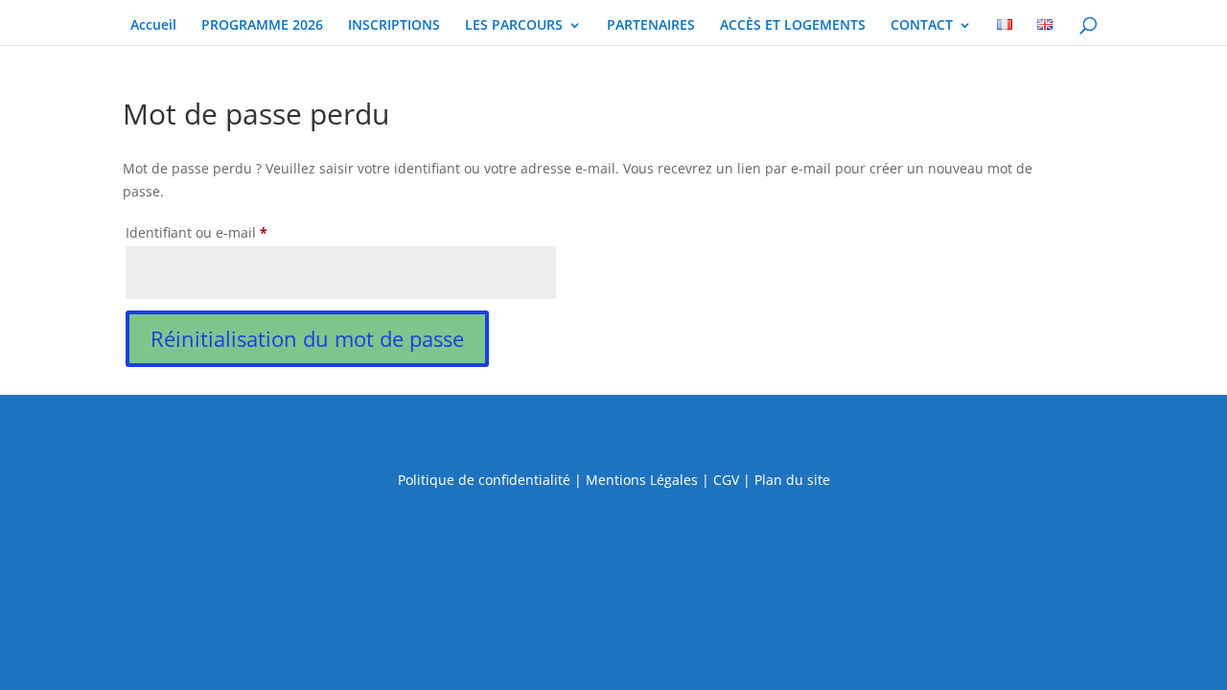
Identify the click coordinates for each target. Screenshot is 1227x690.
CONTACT (922, 26)
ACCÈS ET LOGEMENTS (793, 26)
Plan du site (792, 480)
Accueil (153, 26)
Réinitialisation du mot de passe (307, 338)
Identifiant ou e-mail (232, 232)
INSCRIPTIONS (394, 26)
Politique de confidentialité (484, 480)
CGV (726, 480)
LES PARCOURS (514, 26)
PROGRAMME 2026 (262, 26)
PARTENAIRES (651, 26)
